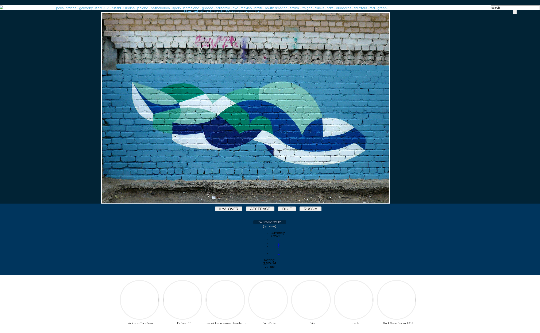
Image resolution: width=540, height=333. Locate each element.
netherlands (160, 8)
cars (330, 8)
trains (294, 8)
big (257, 11)
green (382, 8)
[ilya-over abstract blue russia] (269, 108)
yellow (198, 11)
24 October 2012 (269, 222)
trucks (319, 8)
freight (306, 8)
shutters (360, 8)
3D (227, 11)
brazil (258, 8)
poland (142, 8)
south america (276, 8)
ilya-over (228, 209)
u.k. (106, 8)
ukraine (129, 8)
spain (176, 8)
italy (98, 8)
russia (116, 8)
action (237, 11)
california (223, 8)
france (71, 8)
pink (209, 11)
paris (60, 8)
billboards (343, 8)
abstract (260, 209)
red (372, 8)
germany (86, 8)
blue (187, 11)
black (219, 11)
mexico (246, 8)
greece (207, 8)
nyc (235, 8)
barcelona (191, 8)
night (249, 11)
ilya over (269, 226)
